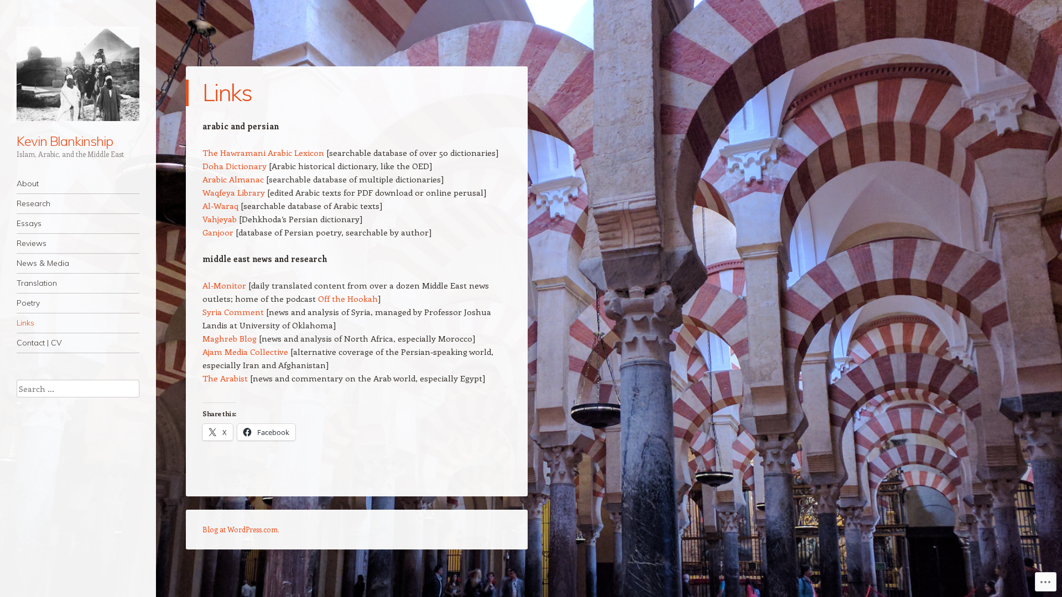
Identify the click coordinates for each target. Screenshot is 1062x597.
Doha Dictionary (234, 165)
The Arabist (225, 378)
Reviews (31, 243)
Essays (29, 223)
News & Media (43, 263)
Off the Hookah (348, 298)
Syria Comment (233, 311)
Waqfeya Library (233, 192)
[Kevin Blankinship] (78, 74)
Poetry (28, 303)
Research (33, 203)
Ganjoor (217, 232)
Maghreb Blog (229, 338)
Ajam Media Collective (245, 351)
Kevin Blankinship (65, 141)
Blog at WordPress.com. (240, 529)
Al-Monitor (224, 285)
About (28, 183)
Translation (37, 283)
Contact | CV (39, 343)
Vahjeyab (219, 218)
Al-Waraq (220, 205)
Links (25, 323)
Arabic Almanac (233, 179)
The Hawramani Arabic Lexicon (263, 152)
